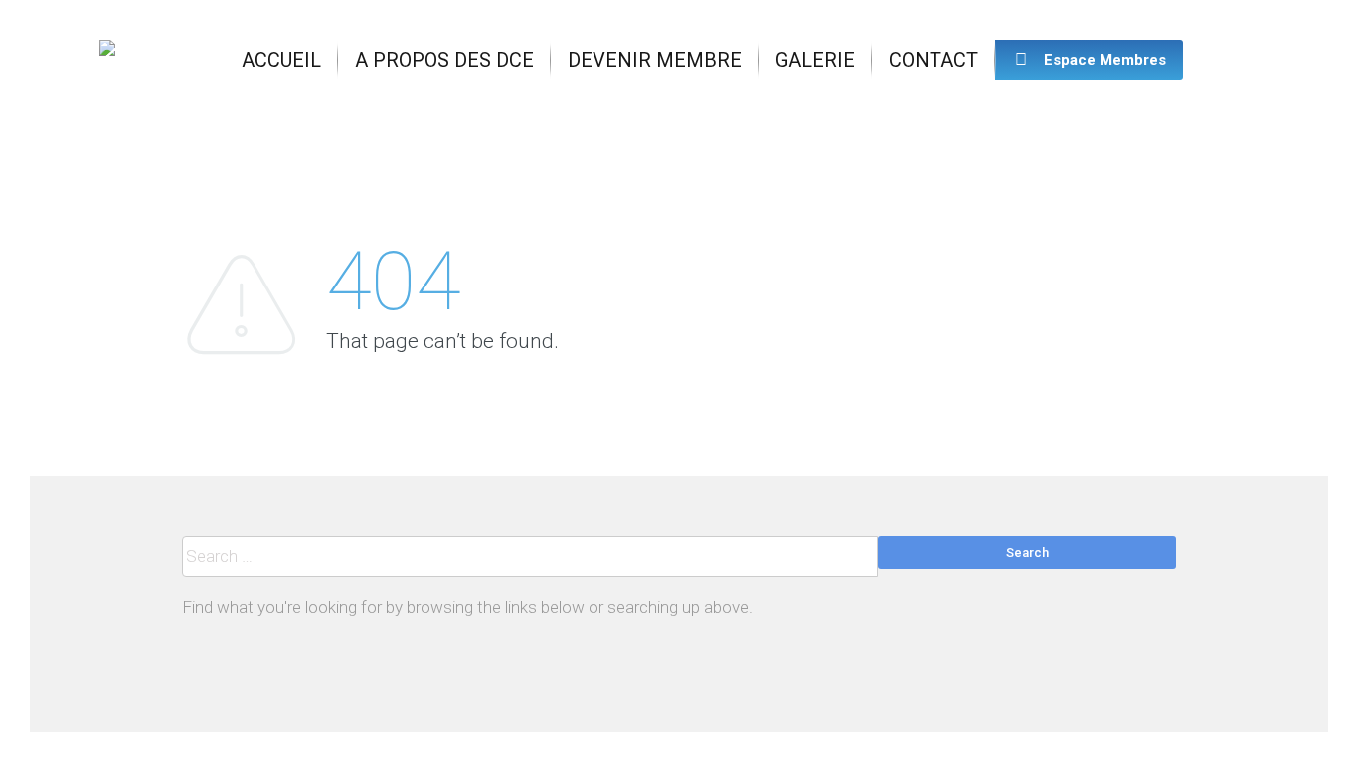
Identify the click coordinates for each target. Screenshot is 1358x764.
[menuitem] (281, 60)
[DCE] (107, 59)
